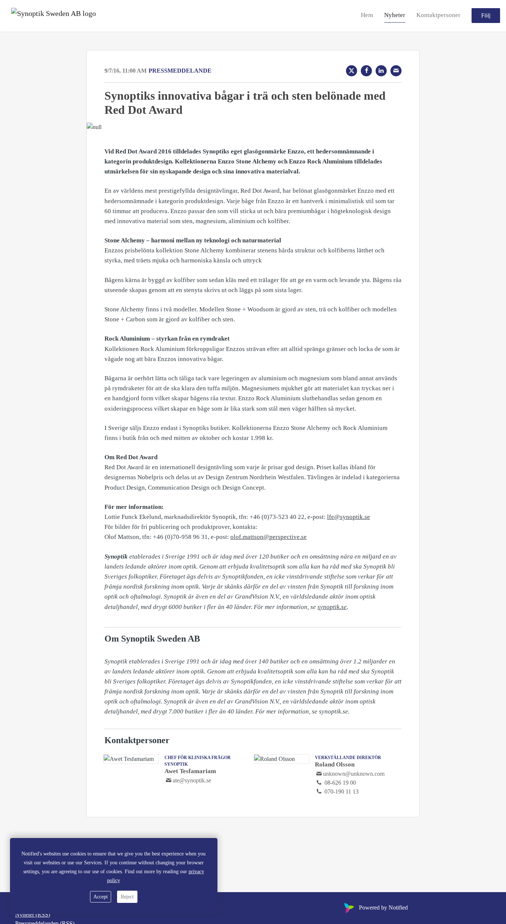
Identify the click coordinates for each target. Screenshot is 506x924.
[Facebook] (366, 70)
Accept (100, 897)
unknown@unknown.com (354, 774)
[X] (351, 70)
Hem (367, 15)
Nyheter (394, 15)
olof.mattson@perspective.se (268, 536)
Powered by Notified (383, 907)
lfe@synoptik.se (348, 516)
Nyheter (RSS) (32, 914)
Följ (485, 16)
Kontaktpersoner (438, 15)
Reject (127, 897)
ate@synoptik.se (192, 780)
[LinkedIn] (381, 70)
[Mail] (396, 70)
